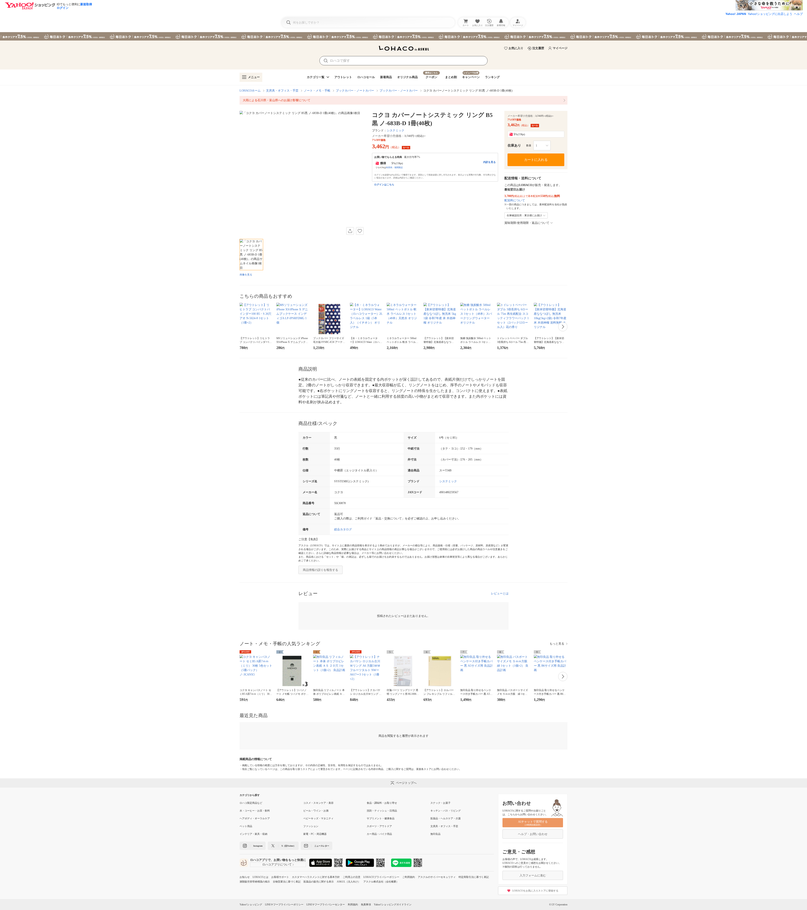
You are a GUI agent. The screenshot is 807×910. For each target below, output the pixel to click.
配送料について (514, 200)
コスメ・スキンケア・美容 (318, 803)
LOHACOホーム (250, 90)
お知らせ (245, 877)
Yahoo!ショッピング (251, 904)
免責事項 (366, 904)
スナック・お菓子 (440, 803)
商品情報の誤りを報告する (320, 570)
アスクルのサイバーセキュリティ (437, 877)
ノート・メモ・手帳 (317, 90)
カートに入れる (536, 159)
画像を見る (246, 274)
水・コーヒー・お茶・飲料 (255, 810)
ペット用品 (246, 826)
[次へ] (562, 326)
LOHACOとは (260, 877)
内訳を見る (489, 162)
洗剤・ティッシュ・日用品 (382, 810)
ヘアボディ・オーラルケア (255, 818)
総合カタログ (343, 529)
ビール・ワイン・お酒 (315, 810)
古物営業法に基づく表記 (287, 881)
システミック (395, 130)
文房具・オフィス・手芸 (282, 90)
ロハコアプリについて (277, 864)
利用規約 (353, 904)
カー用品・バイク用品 (379, 834)
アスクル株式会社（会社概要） (381, 881)
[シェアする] (350, 231)
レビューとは (500, 593)
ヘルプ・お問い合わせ (532, 834)
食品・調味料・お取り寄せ (382, 803)
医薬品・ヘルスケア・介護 (445, 818)
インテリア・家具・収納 (253, 834)
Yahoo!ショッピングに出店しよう (770, 14)
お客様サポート (280, 877)
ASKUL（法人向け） (348, 881)
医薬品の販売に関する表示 (318, 881)
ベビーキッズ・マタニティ (318, 818)
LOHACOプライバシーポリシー (381, 877)
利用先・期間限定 (394, 167)
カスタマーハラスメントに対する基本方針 (316, 877)
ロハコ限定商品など (251, 803)
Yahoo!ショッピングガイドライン (392, 904)
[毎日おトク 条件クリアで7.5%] (403, 36)
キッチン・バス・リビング (445, 810)
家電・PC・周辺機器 (315, 834)
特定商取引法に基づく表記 (474, 877)
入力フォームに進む (533, 875)
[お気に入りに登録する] (360, 231)
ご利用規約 (408, 877)
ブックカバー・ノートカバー (355, 90)
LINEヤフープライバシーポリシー (284, 904)
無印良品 (435, 834)
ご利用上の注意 (351, 877)
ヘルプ (798, 14)
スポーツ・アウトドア (379, 826)
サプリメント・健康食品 (380, 818)
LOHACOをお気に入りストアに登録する (535, 890)
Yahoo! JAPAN (735, 14)
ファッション (310, 826)
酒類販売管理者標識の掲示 (255, 881)
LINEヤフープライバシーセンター (325, 904)
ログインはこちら (384, 184)
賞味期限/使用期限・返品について (526, 222)
